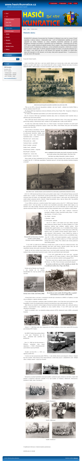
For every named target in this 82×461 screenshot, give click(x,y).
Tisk (76, 3)
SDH (28, 29)
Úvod (24, 29)
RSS (70, 3)
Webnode (76, 458)
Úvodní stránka (54, 3)
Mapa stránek (63, 3)
